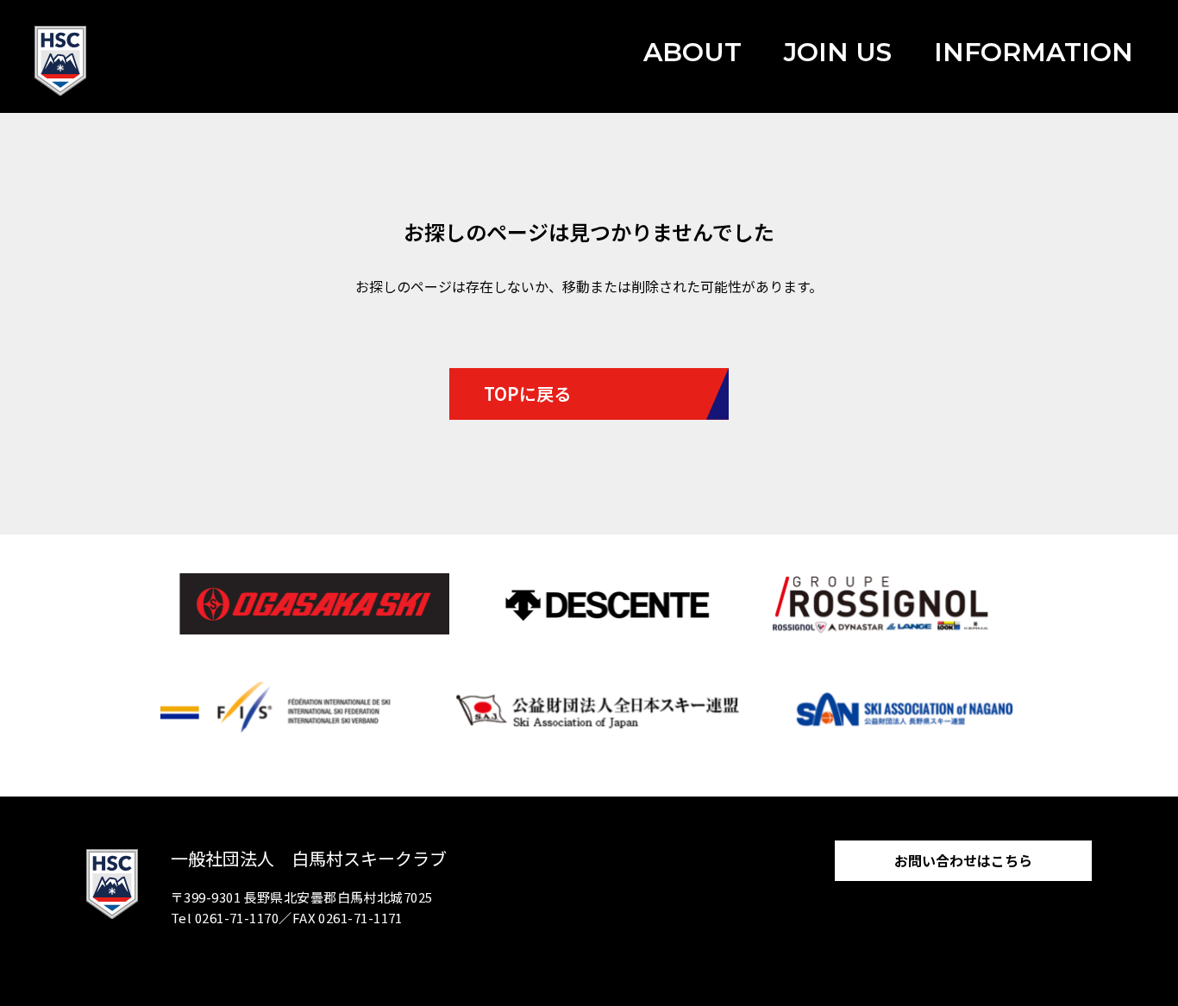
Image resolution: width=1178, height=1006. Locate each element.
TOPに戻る (527, 393)
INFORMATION (1033, 52)
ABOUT (692, 52)
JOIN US (838, 52)
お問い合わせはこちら (963, 860)
